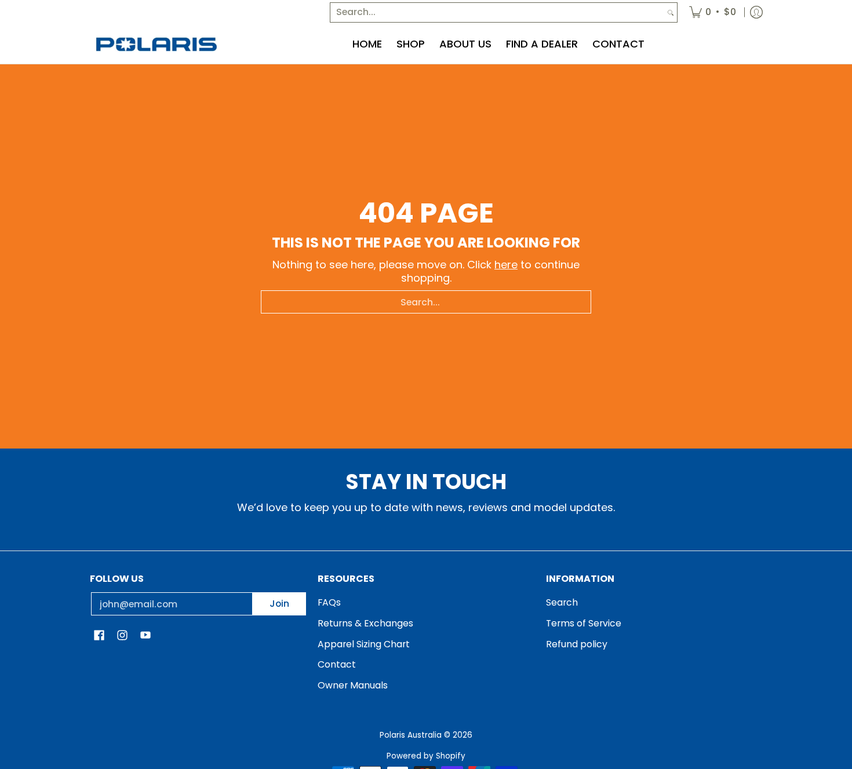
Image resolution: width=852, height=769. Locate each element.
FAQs (329, 602)
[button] (99, 636)
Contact (337, 664)
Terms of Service (583, 623)
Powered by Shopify (426, 755)
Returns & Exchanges (365, 623)
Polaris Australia (411, 735)
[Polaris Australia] (156, 44)
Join (279, 603)
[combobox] (497, 12)
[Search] (670, 12)
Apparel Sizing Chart (364, 644)
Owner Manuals (353, 685)
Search (562, 602)
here (506, 264)
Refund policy (576, 644)
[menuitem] (712, 12)
